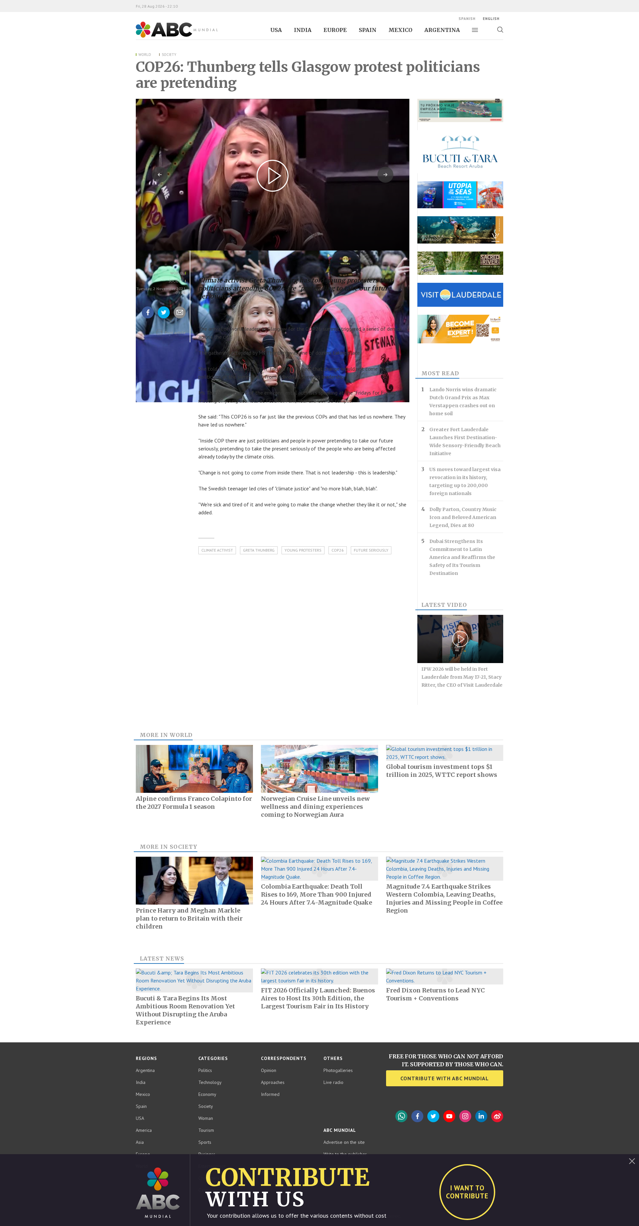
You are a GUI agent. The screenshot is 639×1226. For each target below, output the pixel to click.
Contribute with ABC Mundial (444, 1078)
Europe (335, 30)
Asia (140, 1142)
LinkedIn (481, 1116)
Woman (205, 1118)
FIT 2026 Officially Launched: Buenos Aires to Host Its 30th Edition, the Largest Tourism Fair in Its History (318, 998)
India (303, 30)
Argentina (442, 30)
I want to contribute (467, 1191)
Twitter (433, 1116)
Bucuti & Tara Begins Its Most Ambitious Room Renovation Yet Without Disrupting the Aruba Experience (185, 1010)
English (491, 18)
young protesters (303, 550)
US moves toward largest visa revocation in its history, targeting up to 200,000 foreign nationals (465, 481)
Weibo (497, 1116)
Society (169, 54)
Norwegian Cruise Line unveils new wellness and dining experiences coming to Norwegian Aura (315, 806)
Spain (367, 30)
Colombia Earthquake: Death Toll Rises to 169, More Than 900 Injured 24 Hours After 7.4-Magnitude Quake (316, 894)
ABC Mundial (169, 37)
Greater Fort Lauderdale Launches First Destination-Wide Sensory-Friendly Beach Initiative (465, 441)
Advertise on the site (344, 1142)
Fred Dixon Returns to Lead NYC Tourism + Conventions (435, 994)
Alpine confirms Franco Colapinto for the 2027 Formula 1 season (194, 802)
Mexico (400, 30)
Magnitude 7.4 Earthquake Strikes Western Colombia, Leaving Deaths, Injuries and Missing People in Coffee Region (444, 898)
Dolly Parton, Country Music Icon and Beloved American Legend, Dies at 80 (463, 517)
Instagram (465, 1116)
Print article (175, 332)
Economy (207, 1094)
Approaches (273, 1082)
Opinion (268, 1070)
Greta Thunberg (259, 550)
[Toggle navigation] (475, 30)
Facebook (417, 1116)
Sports (204, 1142)
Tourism (206, 1130)
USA (276, 30)
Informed (270, 1094)
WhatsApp (401, 1116)
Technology (210, 1082)
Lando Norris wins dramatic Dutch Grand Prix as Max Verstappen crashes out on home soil (463, 402)
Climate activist (217, 550)
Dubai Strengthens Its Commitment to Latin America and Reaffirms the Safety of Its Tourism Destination (462, 557)
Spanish (467, 18)
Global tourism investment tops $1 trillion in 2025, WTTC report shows (441, 771)
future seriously (371, 550)
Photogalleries (338, 1070)
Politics (205, 1070)
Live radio (333, 1082)
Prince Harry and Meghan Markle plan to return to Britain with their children (189, 918)
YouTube (449, 1116)
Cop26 (337, 550)
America (144, 1130)
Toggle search (500, 30)
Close (632, 1161)
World (144, 54)
